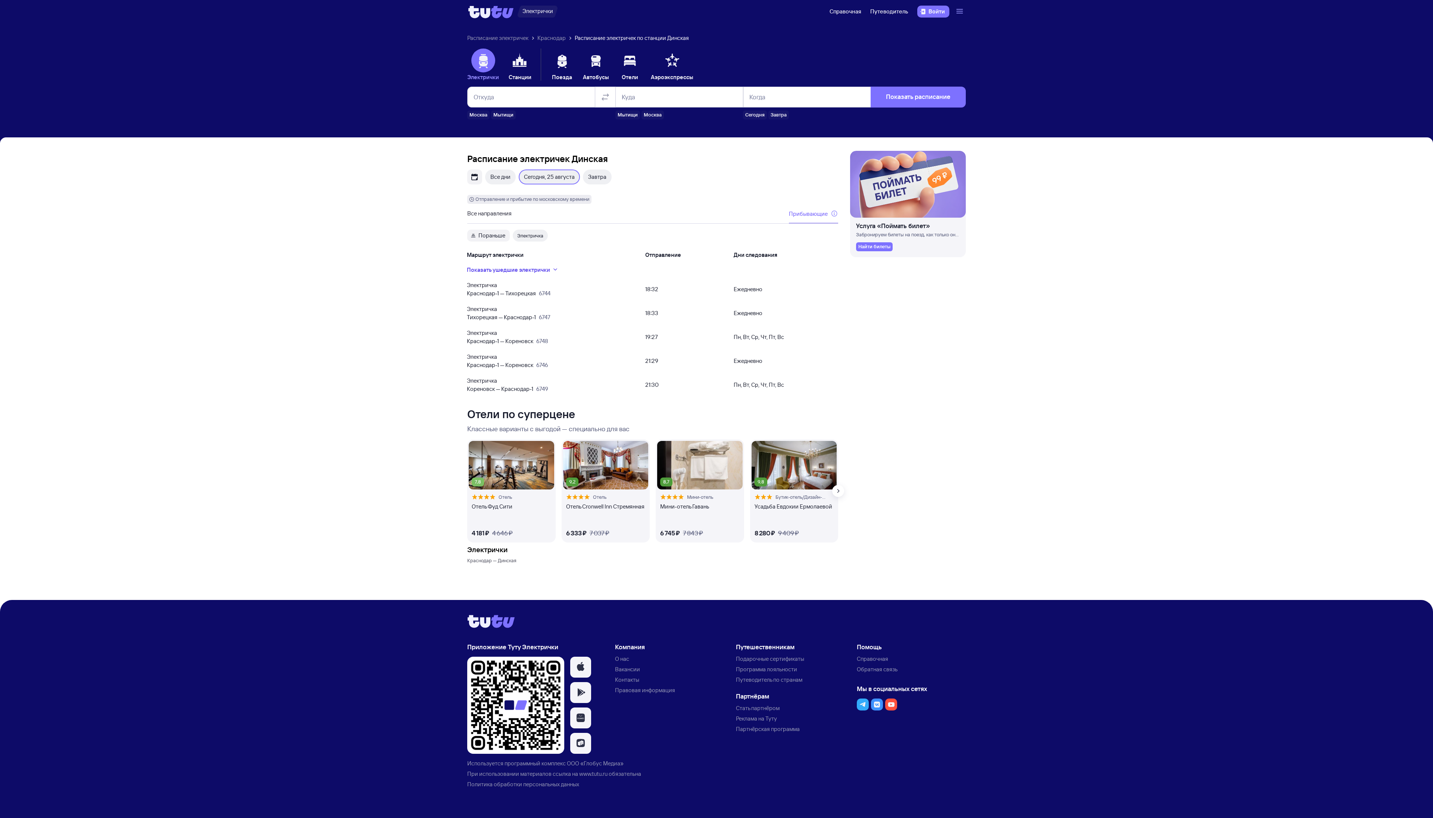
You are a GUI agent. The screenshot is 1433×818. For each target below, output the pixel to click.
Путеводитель (889, 11)
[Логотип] (491, 11)
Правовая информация (645, 690)
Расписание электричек (497, 37)
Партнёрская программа (768, 729)
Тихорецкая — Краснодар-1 (501, 317)
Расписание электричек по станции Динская (632, 37)
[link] (874, 246)
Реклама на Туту (756, 718)
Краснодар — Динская (491, 560)
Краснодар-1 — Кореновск (500, 341)
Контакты (627, 679)
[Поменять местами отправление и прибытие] (605, 97)
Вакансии (627, 669)
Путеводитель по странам (769, 679)
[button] (580, 667)
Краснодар (551, 37)
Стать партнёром (758, 708)
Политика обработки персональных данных (523, 784)
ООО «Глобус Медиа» (595, 763)
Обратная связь (877, 669)
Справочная (845, 11)
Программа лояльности (766, 669)
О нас (622, 658)
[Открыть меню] (960, 11)
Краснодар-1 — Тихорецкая (501, 293)
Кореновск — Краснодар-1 (500, 388)
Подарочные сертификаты (770, 658)
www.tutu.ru (593, 773)
